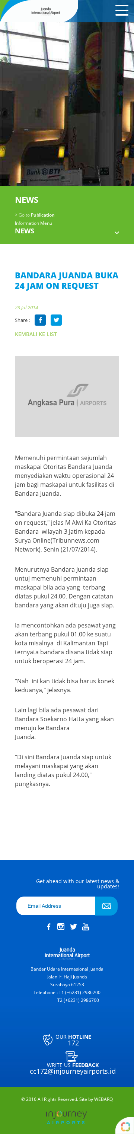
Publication (35, 215)
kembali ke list (36, 334)
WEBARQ (103, 1099)
